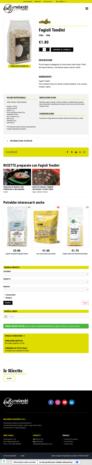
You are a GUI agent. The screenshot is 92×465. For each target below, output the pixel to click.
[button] (46, 141)
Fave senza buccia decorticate (46, 254)
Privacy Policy (68, 441)
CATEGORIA (7, 271)
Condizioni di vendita (71, 439)
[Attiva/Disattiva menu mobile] (87, 8)
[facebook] (51, 402)
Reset (85, 303)
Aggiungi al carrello (62, 49)
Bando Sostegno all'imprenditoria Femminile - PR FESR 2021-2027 (70, 456)
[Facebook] (67, 152)
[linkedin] (72, 402)
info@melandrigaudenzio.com (42, 444)
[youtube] (65, 402)
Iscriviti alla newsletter (9, 456)
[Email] (84, 152)
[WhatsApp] (80, 152)
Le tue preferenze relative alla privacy (55, 462)
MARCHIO (6, 286)
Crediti (22, 456)
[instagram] (58, 402)
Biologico (9, 298)
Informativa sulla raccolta (25, 462)
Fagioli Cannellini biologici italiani (17, 254)
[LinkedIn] (76, 152)
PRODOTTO (6, 279)
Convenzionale (10, 295)
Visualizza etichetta (19, 66)
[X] (72, 152)
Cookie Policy (68, 444)
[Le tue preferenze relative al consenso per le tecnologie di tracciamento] (4, 461)
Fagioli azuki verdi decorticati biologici (75, 254)
